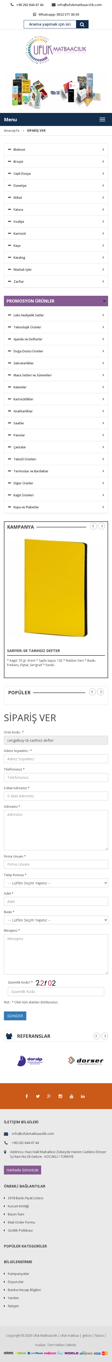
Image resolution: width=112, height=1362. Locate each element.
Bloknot (19, 149)
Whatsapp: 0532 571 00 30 (59, 14)
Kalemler (20, 387)
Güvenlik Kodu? (20, 982)
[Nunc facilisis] (56, 588)
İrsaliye (19, 221)
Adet (9, 893)
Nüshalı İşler (23, 269)
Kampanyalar (18, 1273)
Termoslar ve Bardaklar (31, 471)
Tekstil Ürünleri (25, 459)
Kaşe (17, 245)
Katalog (19, 257)
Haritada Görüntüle (23, 1169)
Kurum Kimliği (18, 1206)
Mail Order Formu (21, 1222)
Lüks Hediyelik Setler (29, 315)
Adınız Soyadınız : (18, 751)
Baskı (9, 912)
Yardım (13, 1297)
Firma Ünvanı (15, 856)
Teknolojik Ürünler (27, 327)
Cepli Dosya (22, 173)
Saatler (19, 423)
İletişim (13, 1306)
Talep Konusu (15, 875)
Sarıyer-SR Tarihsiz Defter (33, 650)
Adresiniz (12, 806)
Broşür (18, 161)
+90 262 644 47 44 (29, 4)
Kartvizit (20, 233)
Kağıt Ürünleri (24, 495)
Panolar (19, 435)
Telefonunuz (14, 769)
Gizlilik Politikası (20, 1230)
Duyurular (16, 1281)
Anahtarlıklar (23, 411)
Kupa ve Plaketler (26, 507)
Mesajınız (12, 930)
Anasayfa (12, 130)
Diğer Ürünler (23, 483)
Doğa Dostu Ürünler (28, 351)
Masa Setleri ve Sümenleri (33, 375)
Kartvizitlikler (23, 399)
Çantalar (20, 447)
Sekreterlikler (24, 363)
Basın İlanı (16, 1214)
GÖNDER (15, 1015)
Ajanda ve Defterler (28, 339)
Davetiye (20, 185)
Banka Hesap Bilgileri (24, 1289)
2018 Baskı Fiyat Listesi (25, 1198)
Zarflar (19, 281)
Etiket (18, 197)
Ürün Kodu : (14, 732)
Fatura (18, 209)
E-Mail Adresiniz (17, 788)
